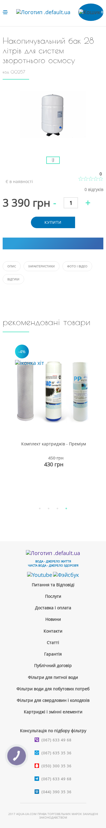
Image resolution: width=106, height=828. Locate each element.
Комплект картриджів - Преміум (53, 444)
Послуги (53, 596)
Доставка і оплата (53, 607)
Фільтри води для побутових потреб (53, 689)
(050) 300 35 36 (57, 765)
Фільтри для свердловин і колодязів (53, 700)
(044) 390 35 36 (57, 791)
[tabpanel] (53, 420)
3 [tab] (57, 508)
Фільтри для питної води (53, 677)
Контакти (53, 631)
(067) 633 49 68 (57, 740)
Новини (53, 619)
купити (53, 222)
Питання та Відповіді (53, 584)
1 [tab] (40, 508)
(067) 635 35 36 (57, 752)
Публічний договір (53, 665)
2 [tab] (49, 508)
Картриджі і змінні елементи (53, 712)
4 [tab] (66, 508)
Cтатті (53, 642)
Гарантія (53, 654)
